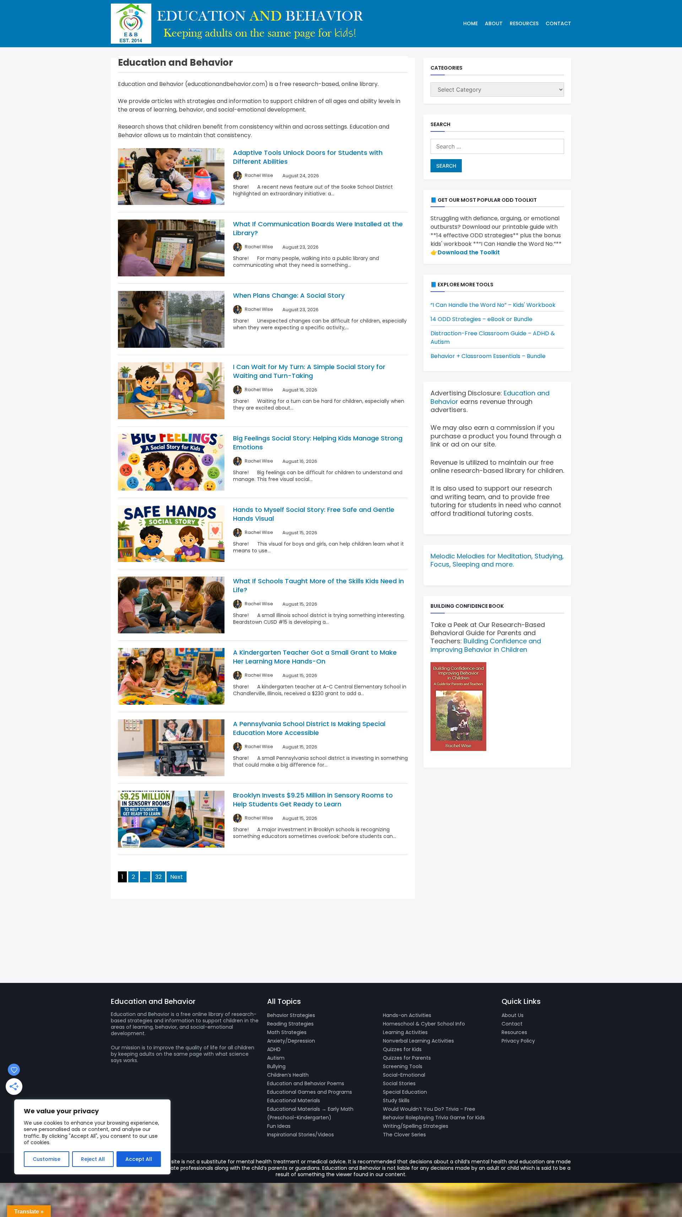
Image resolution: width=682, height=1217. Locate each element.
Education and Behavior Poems (305, 1083)
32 (158, 877)
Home (470, 23)
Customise (46, 1159)
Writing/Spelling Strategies (415, 1126)
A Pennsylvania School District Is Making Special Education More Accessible (309, 728)
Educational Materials (293, 1100)
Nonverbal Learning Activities (418, 1040)
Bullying (276, 1066)
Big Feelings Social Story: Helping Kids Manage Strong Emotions (317, 442)
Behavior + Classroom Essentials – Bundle (488, 356)
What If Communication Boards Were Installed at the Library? (318, 228)
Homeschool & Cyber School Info (424, 1023)
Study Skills (396, 1100)
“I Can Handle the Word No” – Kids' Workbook (493, 305)
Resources (524, 23)
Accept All (138, 1159)
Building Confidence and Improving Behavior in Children (486, 645)
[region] (92, 1136)
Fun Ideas (279, 1126)
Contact (558, 23)
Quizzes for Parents (407, 1057)
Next (176, 877)
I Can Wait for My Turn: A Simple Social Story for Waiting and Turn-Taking (309, 371)
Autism (276, 1057)
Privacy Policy (518, 1040)
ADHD (274, 1049)
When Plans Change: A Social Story (289, 295)
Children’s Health (288, 1074)
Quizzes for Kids (402, 1049)
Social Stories (399, 1083)
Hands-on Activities (407, 1015)
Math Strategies (287, 1032)
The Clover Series (404, 1134)
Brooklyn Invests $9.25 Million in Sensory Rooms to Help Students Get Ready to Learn (313, 799)
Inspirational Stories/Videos (300, 1134)
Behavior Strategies (291, 1015)
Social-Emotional (404, 1074)
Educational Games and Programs (309, 1092)
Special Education (405, 1092)
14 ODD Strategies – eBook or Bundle (481, 319)
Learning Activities (405, 1032)
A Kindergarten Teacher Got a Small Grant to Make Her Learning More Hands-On (315, 657)
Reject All (93, 1159)
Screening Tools (402, 1066)
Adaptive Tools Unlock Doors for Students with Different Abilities (308, 157)
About (494, 23)
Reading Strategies (290, 1023)
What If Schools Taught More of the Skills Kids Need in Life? (318, 585)
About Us (513, 1015)
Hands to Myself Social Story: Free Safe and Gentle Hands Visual (313, 514)
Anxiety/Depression (291, 1040)
